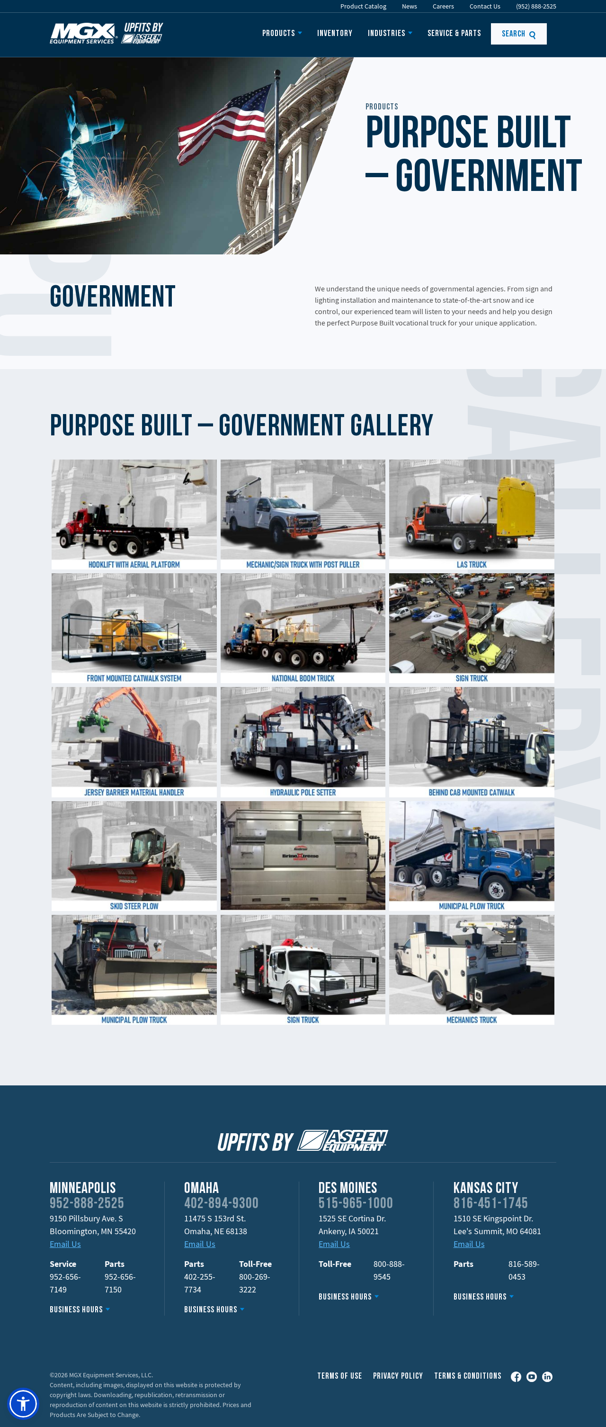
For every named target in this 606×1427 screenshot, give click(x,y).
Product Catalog (363, 6)
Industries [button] (386, 33)
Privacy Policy (398, 1376)
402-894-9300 (221, 1204)
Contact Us (485, 6)
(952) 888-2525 (536, 6)
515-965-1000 (356, 1204)
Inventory (335, 33)
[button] (23, 1404)
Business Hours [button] (76, 1310)
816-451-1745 (491, 1204)
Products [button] (278, 33)
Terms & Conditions (467, 1376)
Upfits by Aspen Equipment (106, 33)
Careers (443, 6)
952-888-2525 (87, 1204)
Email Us (65, 1243)
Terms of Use (339, 1376)
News (409, 6)
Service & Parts (454, 33)
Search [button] (514, 34)
